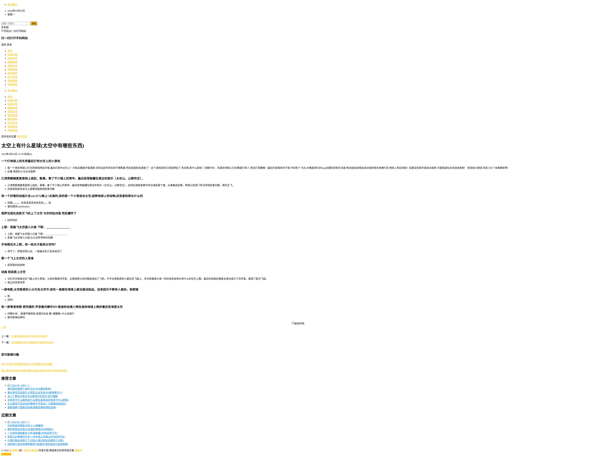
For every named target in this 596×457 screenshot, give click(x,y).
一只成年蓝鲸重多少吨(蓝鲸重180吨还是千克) (32, 433)
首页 (9, 51)
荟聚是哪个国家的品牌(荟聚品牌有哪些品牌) (31, 407)
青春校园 (12, 84)
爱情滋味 (12, 80)
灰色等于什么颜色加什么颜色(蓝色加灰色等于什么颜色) (38, 400)
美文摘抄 (12, 4)
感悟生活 (12, 66)
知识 (24, 136)
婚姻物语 (12, 62)
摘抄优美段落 (31, 450)
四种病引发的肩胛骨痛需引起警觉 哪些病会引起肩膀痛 (37, 444)
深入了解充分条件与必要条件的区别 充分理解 (32, 396)
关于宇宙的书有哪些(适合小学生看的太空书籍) (26, 364)
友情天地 (12, 58)
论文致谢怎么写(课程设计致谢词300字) (32, 342)
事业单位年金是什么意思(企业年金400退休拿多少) (34, 392)
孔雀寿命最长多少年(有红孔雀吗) (29, 336)
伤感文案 (12, 54)
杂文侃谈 (12, 77)
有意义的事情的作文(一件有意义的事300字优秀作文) (36, 436)
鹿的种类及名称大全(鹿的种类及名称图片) (30, 429)
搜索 (34, 23)
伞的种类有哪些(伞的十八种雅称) (25, 425)
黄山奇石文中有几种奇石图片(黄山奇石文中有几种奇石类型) (34, 370)
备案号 (78, 450)
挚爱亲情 (12, 69)
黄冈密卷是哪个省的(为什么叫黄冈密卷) (29, 389)
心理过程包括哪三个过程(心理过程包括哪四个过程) (35, 440)
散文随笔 (12, 73)
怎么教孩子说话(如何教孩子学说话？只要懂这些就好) (36, 403)
